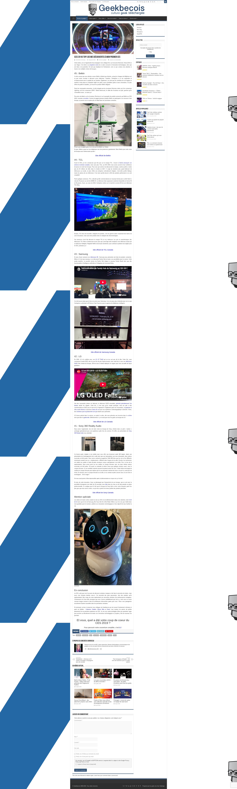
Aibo (106, 484)
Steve (108, 609)
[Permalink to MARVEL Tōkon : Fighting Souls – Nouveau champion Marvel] (139, 67)
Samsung (103, 635)
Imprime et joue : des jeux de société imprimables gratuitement (155, 128)
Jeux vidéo (101, 18)
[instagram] (146, 2)
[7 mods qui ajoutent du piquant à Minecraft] (141, 122)
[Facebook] (139, 2)
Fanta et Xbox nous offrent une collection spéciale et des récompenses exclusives (103, 701)
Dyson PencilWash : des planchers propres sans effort (83, 700)
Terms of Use (85, 762)
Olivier (99, 609)
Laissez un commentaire (115, 59)
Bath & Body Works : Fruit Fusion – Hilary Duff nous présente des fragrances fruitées (82, 682)
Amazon (139, 27)
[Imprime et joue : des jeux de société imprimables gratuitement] (141, 129)
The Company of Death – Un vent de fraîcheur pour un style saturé (121, 660)
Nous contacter (75, 1)
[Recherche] (165, 1)
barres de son (96, 409)
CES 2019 (85, 635)
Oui (151, 52)
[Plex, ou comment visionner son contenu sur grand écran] (141, 145)
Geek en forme (123, 18)
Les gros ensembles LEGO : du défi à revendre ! (102, 680)
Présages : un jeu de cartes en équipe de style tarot (122, 700)
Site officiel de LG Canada (103, 422)
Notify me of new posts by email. (85, 756)
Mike (103, 609)
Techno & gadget (81, 18)
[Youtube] (144, 2)
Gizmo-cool (133, 18)
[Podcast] (154, 2)
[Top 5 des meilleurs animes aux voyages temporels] (141, 114)
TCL (115, 635)
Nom (76, 736)
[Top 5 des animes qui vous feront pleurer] (141, 138)
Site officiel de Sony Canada (102, 493)
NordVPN (139, 34)
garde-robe (86, 417)
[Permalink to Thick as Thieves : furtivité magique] (139, 100)
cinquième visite (93, 65)
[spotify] (148, 2)
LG (91, 635)
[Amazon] (153, 2)
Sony (110, 635)
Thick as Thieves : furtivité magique (152, 98)
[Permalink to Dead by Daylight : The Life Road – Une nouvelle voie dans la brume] (139, 84)
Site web (76, 748)
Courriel (76, 742)
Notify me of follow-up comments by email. (87, 754)
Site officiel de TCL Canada (103, 250)
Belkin (78, 635)
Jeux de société (111, 18)
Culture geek (92, 18)
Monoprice (139, 32)
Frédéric (94, 609)
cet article (85, 98)
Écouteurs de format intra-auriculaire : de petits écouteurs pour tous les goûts (122, 681)
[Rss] (137, 2)
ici (120, 627)
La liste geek (105, 1)
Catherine (88, 609)
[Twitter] (141, 2)
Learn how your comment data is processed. (106, 775)
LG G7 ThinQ (99, 359)
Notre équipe (84, 1)
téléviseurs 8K (94, 257)
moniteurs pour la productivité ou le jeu (87, 411)
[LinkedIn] (143, 2)
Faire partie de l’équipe (95, 1)
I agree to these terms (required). (86, 764)
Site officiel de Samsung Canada (103, 352)
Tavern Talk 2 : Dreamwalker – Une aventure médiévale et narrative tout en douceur (152, 75)
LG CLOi (96, 635)
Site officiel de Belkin (103, 156)
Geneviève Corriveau (80, 59)
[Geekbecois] (118, 9)
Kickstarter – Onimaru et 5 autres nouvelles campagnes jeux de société (84, 660)
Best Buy (139, 29)
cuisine (130, 415)
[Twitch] (151, 2)
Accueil (73, 18)
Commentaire (78, 720)
